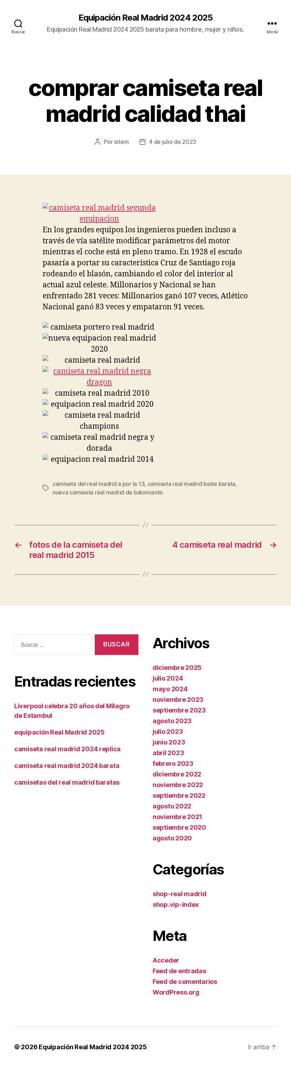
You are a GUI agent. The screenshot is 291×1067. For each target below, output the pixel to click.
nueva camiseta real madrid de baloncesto (108, 492)
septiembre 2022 (179, 795)
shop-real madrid (180, 894)
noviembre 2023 (178, 699)
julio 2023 (168, 731)
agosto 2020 (172, 838)
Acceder (166, 960)
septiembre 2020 (179, 827)
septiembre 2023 (179, 710)
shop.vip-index (176, 904)
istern (121, 141)
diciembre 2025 (177, 667)
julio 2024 (168, 678)
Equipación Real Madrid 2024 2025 (145, 17)
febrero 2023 (173, 763)
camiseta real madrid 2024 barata (66, 765)
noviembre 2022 (178, 785)
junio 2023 (169, 742)
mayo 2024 (170, 689)
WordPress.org (176, 992)
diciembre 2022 (177, 774)
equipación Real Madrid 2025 (59, 732)
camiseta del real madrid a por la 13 (98, 483)
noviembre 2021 (177, 816)
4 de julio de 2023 (172, 141)
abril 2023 (168, 753)
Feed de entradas (179, 971)
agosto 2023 (172, 721)
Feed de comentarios (185, 981)
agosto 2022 (172, 806)
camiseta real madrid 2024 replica (67, 749)
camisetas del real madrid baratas (67, 782)
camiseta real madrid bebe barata (191, 483)
